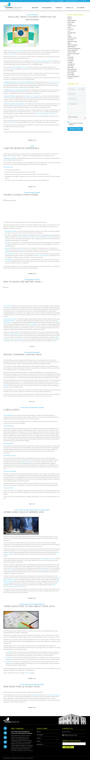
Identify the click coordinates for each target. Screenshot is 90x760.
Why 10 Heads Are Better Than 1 (23, 282)
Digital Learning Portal (9, 581)
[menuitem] (35, 6)
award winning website (43, 570)
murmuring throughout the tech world (19, 67)
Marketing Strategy (34, 279)
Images (69, 36)
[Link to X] (81, 1)
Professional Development (74, 48)
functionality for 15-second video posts (33, 96)
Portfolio (38, 741)
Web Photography (72, 71)
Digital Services (40, 744)
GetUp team (10, 570)
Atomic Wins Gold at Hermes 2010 (24, 512)
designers (20, 236)
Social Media (70, 57)
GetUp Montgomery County (47, 558)
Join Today (68, 747)
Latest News (34, 14)
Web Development (35, 192)
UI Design (70, 62)
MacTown (23, 586)
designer (56, 383)
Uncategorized (71, 64)
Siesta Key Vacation (14, 586)
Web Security (71, 72)
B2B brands (14, 122)
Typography (70, 60)
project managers (39, 236)
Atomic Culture (71, 22)
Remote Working (72, 52)
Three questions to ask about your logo (29, 606)
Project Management (34, 352)
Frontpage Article (72, 32)
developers (28, 236)
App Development (72, 20)
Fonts (69, 31)
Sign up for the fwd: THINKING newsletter (76, 124)
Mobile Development (73, 45)
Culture (29, 14)
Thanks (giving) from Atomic (21, 195)
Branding (70, 24)
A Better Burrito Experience (21, 148)
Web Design (70, 67)
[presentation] (78, 117)
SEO (29, 192)
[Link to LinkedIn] (83, 1)
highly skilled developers (9, 320)
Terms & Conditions (29, 758)
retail (7, 122)
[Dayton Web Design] (13, 6)
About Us (39, 731)
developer (6, 385)
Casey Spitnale (34, 695)
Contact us (27, 673)
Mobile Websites (72, 46)
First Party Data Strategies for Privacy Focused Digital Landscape (21, 732)
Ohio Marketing (13, 758)
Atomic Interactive (21, 758)
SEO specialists (49, 236)
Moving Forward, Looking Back (23, 355)
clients (55, 340)
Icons (69, 34)
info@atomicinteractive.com (70, 735)
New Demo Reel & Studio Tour (22, 687)
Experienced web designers (10, 319)
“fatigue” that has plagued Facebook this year (46, 113)
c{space (7, 250)
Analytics (70, 18)
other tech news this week (17, 50)
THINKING (40, 734)
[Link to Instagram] (85, 1)
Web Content (71, 65)
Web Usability (71, 74)
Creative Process (72, 25)
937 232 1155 (66, 731)
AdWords (70, 17)
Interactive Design (29, 407)
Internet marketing (8, 306)
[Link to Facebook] (79, 1)
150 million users (12, 54)
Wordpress (70, 78)
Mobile (69, 43)
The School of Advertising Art (53, 695)
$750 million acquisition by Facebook (43, 61)
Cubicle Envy (12, 410)
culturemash (21, 250)
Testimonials (71, 58)
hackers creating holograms (42, 255)
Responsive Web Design (73, 53)
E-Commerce (71, 29)
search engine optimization (13, 333)
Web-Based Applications (73, 76)
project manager (32, 324)
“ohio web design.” (18, 339)
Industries (39, 738)
